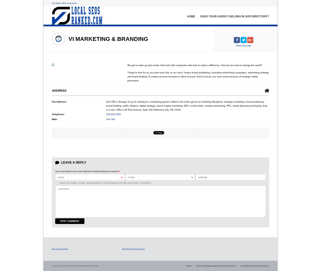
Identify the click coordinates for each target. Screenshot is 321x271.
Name (61, 177)
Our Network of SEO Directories (255, 266)
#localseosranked (60, 249)
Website (202, 177)
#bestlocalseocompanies (133, 249)
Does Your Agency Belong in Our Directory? (234, 16)
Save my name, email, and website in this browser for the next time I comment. (105, 182)
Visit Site (110, 119)
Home (191, 16)
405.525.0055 (113, 114)
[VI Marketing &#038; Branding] (53, 64)
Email (131, 177)
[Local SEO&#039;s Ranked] (77, 16)
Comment (64, 188)
